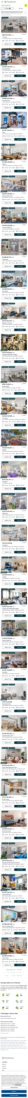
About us (4, 1064)
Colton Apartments (6, 894)
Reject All (14, 1091)
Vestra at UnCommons (7, 195)
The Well (4, 576)
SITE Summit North (6, 831)
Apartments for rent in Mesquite (8, 1029)
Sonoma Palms (5, 799)
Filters (8, 8)
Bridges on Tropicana (7, 322)
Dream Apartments (6, 704)
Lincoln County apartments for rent (8, 1018)
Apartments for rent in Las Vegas (8, 1023)
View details (20, 44)
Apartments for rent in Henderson (8, 1025)
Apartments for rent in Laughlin (7, 1030)
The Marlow (5, 545)
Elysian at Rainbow (6, 640)
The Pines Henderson (7, 227)
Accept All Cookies (14, 1095)
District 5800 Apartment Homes (9, 767)
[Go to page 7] (23, 972)
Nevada (13, 975)
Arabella (4, 449)
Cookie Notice (18, 1084)
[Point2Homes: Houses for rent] (10, 2)
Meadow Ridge (5, 386)
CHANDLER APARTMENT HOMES (9, 354)
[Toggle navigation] (2, 2)
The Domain (5, 418)
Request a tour (8, 44)
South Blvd (4, 672)
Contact (4, 1066)
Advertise (4, 1068)
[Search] (26, 5)
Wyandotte (4, 481)
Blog (3, 1070)
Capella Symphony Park (7, 735)
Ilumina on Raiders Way (7, 926)
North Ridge (5, 291)
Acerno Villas (5, 958)
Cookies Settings (14, 1087)
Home (7, 975)
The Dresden (5, 259)
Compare (24, 34)
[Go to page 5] (5, 972)
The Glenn (4, 37)
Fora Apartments (6, 100)
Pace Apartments (6, 68)
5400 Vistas (5, 513)
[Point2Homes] (8, 1058)
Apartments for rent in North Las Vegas (9, 1027)
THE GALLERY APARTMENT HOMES (10, 608)
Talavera (4, 164)
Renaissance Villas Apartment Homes (11, 862)
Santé (3, 132)
